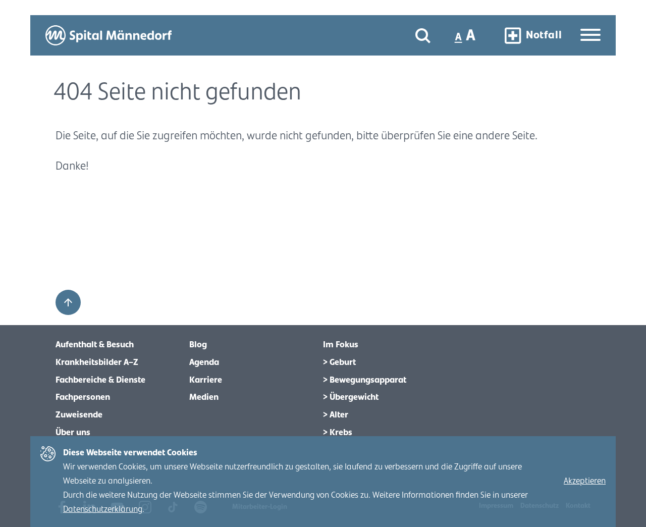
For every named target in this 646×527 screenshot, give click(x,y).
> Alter (335, 414)
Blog (198, 344)
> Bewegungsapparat (364, 380)
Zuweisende (79, 414)
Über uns (73, 432)
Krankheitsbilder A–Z (97, 362)
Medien (204, 397)
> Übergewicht (351, 397)
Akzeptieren (585, 481)
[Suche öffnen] (423, 35)
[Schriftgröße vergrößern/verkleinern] (466, 35)
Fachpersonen (83, 397)
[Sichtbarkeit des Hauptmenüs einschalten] (590, 35)
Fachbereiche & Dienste (100, 380)
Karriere (205, 380)
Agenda (204, 362)
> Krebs (337, 432)
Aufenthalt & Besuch (95, 344)
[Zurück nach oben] (68, 302)
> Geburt (339, 362)
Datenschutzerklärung (102, 509)
